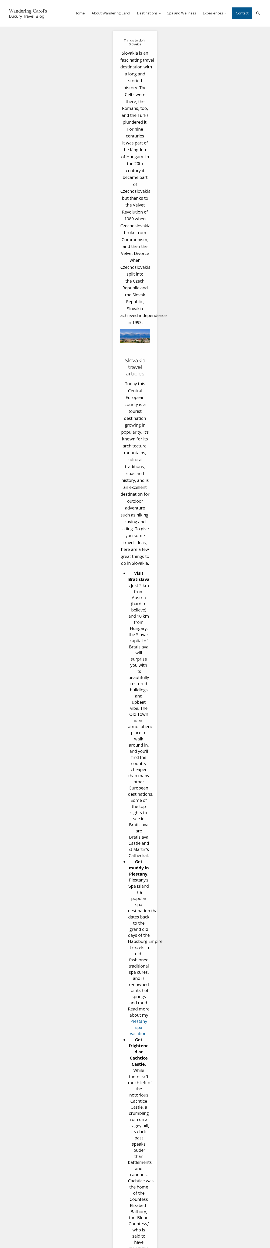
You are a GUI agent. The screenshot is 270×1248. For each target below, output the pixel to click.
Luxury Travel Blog (24, 16)
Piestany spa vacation (138, 1027)
